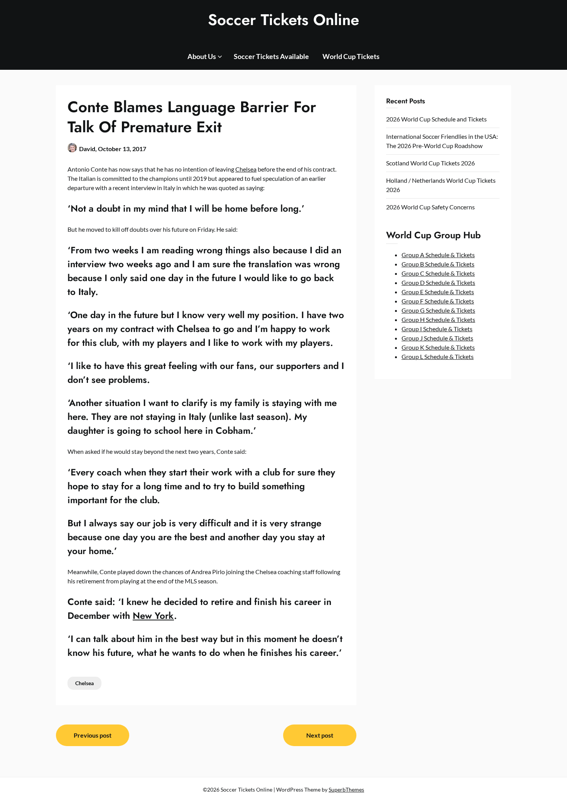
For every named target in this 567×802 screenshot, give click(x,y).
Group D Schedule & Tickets (438, 282)
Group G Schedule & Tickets (438, 310)
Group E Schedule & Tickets (438, 291)
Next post (319, 735)
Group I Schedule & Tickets (437, 328)
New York (153, 615)
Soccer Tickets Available (271, 56)
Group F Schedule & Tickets (438, 301)
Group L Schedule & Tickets (438, 356)
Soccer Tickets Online (283, 20)
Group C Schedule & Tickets (438, 273)
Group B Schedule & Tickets (438, 264)
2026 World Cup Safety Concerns (430, 207)
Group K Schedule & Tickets (438, 347)
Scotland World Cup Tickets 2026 (430, 163)
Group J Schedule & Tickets (437, 338)
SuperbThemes (346, 789)
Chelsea (245, 169)
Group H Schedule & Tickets (438, 319)
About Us (201, 56)
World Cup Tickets (351, 56)
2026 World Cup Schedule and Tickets (436, 119)
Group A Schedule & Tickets (438, 254)
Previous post (92, 735)
